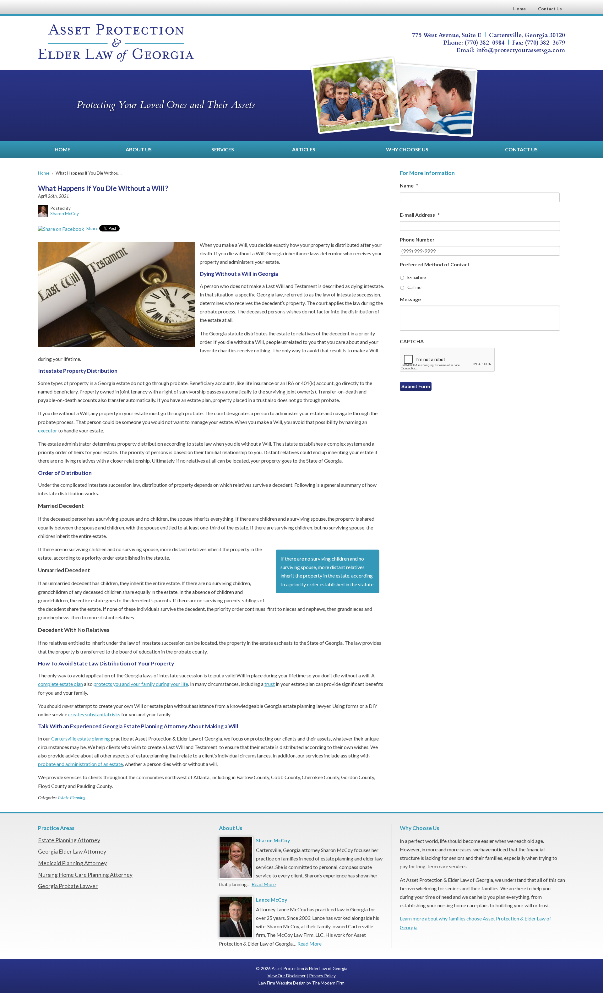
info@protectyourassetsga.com (520, 50)
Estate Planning (71, 797)
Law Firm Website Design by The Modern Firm (301, 982)
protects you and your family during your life (141, 684)
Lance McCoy (271, 900)
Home (519, 8)
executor (47, 430)
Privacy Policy (322, 975)
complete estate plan (60, 684)
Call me (414, 287)
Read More (264, 884)
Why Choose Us (407, 149)
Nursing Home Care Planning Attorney (85, 874)
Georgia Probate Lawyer (68, 886)
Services (222, 149)
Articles (303, 149)
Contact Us (550, 8)
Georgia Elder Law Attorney (72, 851)
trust (269, 684)
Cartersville (63, 738)
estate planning (94, 738)
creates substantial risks (94, 714)
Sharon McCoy (273, 840)
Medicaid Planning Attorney (72, 863)
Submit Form (415, 386)
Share (91, 228)
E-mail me (416, 277)
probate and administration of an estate (80, 764)
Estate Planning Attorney (69, 840)
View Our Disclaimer (287, 975)
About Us (139, 149)
